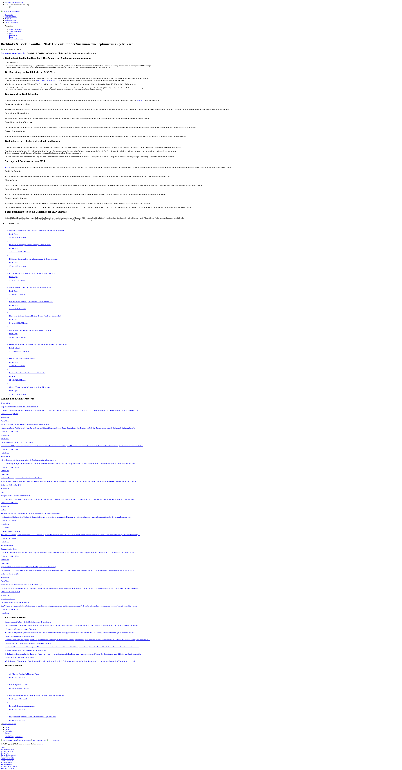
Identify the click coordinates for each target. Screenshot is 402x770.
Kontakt (7, 733)
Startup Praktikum (7, 761)
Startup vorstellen (6, 764)
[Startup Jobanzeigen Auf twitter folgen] (24, 740)
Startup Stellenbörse (15, 29)
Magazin (8, 18)
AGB (7, 729)
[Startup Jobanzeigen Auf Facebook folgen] (9, 740)
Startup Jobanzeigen (7, 757)
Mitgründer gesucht (7, 768)
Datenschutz (9, 731)
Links (3, 747)
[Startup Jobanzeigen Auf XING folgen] (53, 740)
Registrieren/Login (11, 20)
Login (11, 37)
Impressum (8, 735)
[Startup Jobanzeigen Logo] (14, 2)
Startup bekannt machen (9, 766)
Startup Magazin (18, 53)
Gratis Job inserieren (12, 22)
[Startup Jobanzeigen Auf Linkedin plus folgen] (38, 740)
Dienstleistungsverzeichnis (14, 737)
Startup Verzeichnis (7, 749)
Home (7, 727)
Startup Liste (5, 753)
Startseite (5, 53)
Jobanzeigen (9, 15)
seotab (41, 744)
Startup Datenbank (11, 17)
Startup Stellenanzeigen (8, 755)
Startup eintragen (6, 762)
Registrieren (13, 35)
